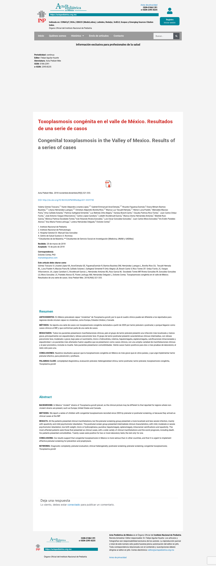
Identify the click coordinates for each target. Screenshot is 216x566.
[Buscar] (176, 36)
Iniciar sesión (170, 22)
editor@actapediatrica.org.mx (161, 550)
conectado (74, 504)
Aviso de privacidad (149, 5)
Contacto (119, 35)
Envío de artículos (99, 35)
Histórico (76, 35)
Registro (170, 19)
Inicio (41, 35)
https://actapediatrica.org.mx (63, 14)
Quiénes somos (57, 35)
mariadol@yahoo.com (48, 258)
